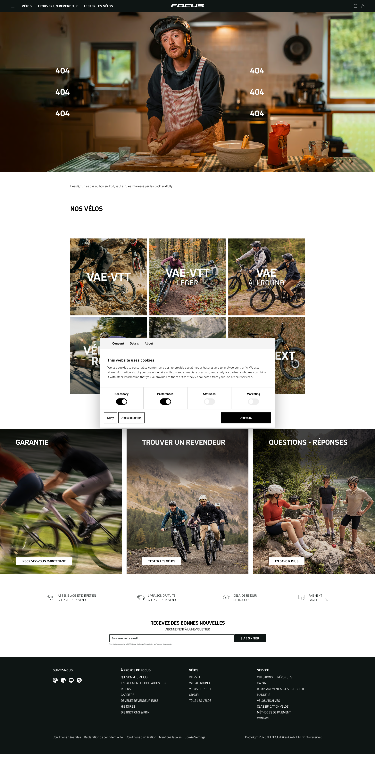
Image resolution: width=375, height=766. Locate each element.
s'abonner (250, 638)
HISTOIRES (128, 706)
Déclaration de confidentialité (103, 737)
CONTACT (263, 718)
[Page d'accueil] (187, 6)
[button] (13, 6)
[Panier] (355, 6)
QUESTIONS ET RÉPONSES (274, 677)
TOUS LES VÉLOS (200, 701)
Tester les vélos (98, 6)
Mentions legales (170, 737)
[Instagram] (55, 680)
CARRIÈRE (127, 695)
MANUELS (263, 695)
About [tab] (149, 343)
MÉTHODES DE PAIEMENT (274, 712)
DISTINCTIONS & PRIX (135, 712)
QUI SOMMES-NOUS (134, 677)
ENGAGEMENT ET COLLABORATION (143, 683)
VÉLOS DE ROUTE (200, 689)
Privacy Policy (148, 644)
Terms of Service (162, 644)
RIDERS (126, 689)
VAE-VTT (194, 677)
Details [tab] (134, 343)
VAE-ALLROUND (199, 683)
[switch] (165, 402)
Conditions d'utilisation (141, 737)
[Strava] (79, 680)
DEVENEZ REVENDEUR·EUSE (140, 701)
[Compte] (363, 6)
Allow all (246, 418)
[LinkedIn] (63, 680)
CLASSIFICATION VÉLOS (273, 706)
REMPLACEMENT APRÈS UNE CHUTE (281, 689)
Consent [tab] (118, 343)
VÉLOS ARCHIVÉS (268, 701)
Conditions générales (67, 737)
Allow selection (131, 418)
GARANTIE (263, 683)
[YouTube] (71, 680)
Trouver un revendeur (58, 6)
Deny (110, 418)
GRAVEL (194, 695)
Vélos (27, 6)
